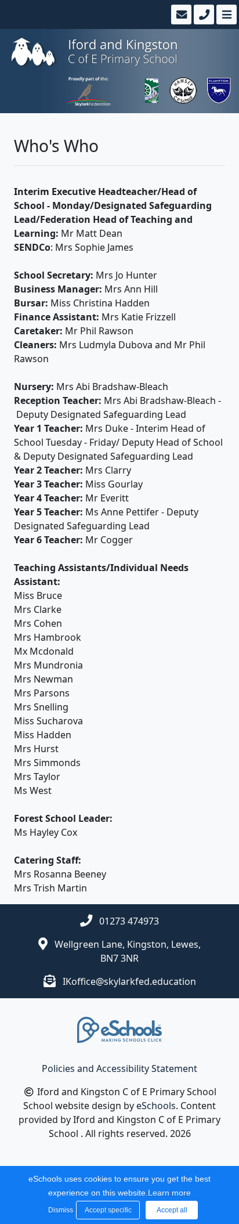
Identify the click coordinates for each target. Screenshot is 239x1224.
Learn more (169, 1192)
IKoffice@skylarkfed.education (129, 981)
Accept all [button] (172, 1210)
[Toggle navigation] (225, 14)
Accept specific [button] (108, 1210)
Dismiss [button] (59, 1210)
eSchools (156, 1105)
